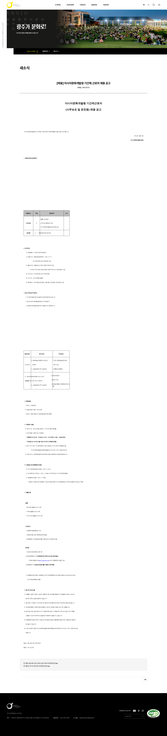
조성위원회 (70, 5)
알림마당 (94, 5)
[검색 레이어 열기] (154, 5)
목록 (145, 679)
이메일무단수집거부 (125, 711)
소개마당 (58, 5)
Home (32, 51)
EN (148, 5)
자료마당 (106, 5)
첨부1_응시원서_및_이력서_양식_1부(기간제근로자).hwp (42, 663)
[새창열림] (134, 711)
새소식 (55, 51)
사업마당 (83, 5)
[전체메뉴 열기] (159, 4)
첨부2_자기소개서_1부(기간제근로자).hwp (38, 666)
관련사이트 (128, 716)
